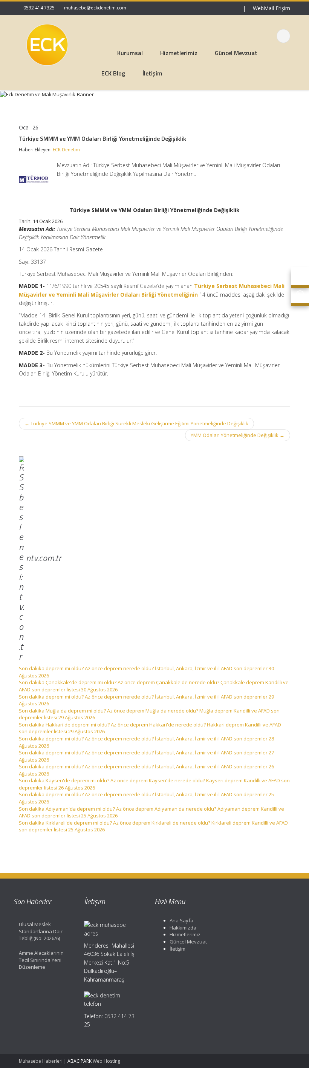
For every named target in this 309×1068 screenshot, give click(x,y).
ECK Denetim (66, 149)
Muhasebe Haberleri (41, 1061)
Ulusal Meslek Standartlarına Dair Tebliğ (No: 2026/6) (41, 931)
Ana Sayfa (181, 920)
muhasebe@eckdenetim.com (95, 8)
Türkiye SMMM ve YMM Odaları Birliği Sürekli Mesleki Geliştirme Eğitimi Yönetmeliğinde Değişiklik (136, 423)
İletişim (177, 948)
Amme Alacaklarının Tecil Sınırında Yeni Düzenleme (41, 960)
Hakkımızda (183, 927)
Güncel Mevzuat (188, 941)
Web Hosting (106, 1061)
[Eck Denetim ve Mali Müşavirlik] (47, 43)
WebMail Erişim (270, 8)
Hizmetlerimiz (185, 934)
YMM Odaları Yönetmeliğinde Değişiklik (238, 435)
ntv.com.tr (43, 557)
